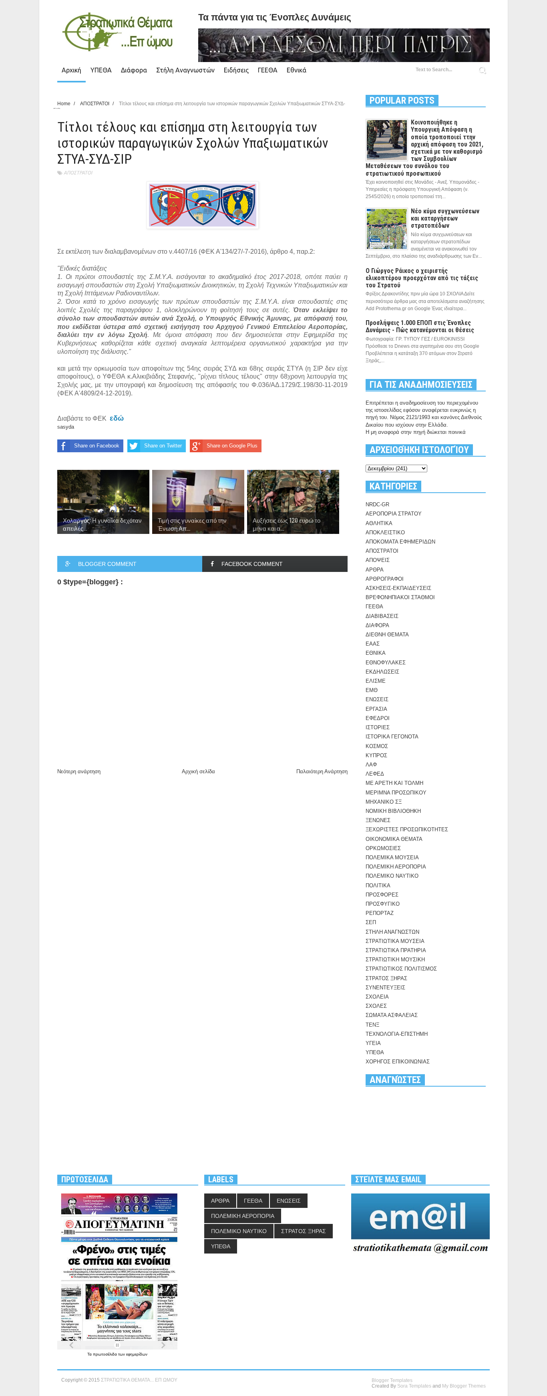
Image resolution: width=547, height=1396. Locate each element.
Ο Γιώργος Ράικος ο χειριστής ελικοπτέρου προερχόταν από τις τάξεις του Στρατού (422, 278)
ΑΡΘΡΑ (375, 570)
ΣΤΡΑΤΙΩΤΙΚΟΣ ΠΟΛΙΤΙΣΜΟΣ (401, 969)
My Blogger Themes (464, 1386)
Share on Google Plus (232, 446)
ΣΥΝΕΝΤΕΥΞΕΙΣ (385, 988)
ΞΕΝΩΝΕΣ (378, 820)
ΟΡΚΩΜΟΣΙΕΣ (383, 848)
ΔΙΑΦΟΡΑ (377, 625)
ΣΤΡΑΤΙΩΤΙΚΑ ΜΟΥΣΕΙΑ (395, 941)
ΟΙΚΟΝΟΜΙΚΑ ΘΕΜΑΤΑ (394, 839)
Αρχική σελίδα (198, 771)
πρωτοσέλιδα (105, 1354)
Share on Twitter (163, 446)
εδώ (117, 418)
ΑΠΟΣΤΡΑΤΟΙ (78, 172)
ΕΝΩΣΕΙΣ (377, 699)
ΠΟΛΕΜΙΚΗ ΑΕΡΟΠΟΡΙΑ (396, 867)
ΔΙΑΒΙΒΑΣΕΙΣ (382, 616)
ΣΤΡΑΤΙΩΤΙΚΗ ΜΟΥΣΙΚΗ (395, 960)
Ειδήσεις (236, 70)
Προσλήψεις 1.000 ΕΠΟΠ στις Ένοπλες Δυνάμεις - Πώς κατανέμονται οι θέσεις (420, 326)
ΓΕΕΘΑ (268, 70)
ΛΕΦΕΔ (375, 774)
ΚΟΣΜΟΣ (377, 746)
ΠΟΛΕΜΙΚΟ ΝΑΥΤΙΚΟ (392, 876)
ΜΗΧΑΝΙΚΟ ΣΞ (384, 802)
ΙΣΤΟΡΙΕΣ (378, 727)
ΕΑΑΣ (373, 644)
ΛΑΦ (371, 765)
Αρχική (71, 70)
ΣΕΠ (371, 922)
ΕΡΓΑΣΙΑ (376, 709)
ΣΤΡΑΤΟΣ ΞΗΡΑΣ (386, 978)
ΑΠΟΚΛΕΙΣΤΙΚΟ (385, 533)
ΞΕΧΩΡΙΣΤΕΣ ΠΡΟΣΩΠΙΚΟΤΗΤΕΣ (407, 829)
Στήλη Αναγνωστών (185, 70)
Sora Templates (414, 1386)
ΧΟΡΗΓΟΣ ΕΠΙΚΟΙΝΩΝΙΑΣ (398, 1062)
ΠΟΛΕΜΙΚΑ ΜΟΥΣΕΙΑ (392, 857)
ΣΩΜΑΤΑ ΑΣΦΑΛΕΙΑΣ (392, 1015)
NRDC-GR (377, 504)
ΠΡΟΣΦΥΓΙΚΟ (383, 904)
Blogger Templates (392, 1380)
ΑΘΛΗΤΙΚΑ (379, 523)
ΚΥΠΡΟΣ (376, 755)
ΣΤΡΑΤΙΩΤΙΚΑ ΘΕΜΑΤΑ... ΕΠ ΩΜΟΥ (139, 1380)
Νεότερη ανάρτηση (79, 771)
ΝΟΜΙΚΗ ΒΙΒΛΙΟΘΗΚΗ (393, 811)
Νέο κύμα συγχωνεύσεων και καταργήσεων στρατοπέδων (445, 218)
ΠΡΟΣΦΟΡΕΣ (382, 895)
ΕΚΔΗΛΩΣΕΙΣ (382, 672)
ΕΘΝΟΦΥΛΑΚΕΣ (386, 663)
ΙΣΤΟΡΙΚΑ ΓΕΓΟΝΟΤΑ (392, 737)
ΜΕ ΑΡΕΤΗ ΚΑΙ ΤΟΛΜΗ (394, 783)
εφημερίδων (136, 1354)
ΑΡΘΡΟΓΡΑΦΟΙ (385, 579)
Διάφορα (134, 70)
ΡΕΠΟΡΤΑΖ (380, 913)
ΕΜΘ (372, 690)
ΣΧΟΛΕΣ (376, 1006)
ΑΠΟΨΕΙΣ (378, 560)
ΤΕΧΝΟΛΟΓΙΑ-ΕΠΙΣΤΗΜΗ (397, 1034)
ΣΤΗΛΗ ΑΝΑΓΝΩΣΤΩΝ (392, 932)
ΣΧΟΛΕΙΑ (377, 997)
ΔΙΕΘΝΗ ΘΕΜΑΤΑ (387, 635)
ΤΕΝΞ (372, 1025)
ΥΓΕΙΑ (373, 1043)
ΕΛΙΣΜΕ (376, 681)
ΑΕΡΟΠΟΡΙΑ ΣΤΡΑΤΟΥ (394, 514)
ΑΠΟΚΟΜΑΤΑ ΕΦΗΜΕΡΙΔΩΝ (400, 542)
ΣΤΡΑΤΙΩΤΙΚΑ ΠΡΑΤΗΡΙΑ (396, 950)
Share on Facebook (96, 446)
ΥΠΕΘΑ (101, 70)
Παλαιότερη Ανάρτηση (322, 771)
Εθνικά (296, 70)
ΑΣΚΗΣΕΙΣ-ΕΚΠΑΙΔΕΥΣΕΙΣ (398, 588)
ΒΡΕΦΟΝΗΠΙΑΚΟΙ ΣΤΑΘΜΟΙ (400, 597)
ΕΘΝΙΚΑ (376, 653)
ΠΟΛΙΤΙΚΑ (378, 886)
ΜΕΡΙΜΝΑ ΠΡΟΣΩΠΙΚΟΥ (396, 793)
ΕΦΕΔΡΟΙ (378, 718)
